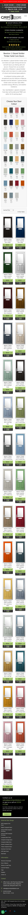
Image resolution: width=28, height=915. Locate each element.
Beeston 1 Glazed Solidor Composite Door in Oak (20, 312)
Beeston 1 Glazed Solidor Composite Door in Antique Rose (20, 710)
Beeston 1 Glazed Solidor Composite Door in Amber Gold (8, 710)
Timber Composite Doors (6, 846)
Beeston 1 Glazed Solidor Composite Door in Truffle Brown (7, 530)
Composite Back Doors (6, 837)
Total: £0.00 (14, 11)
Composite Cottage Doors (6, 839)
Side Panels (3, 853)
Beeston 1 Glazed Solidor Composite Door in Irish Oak (8, 675)
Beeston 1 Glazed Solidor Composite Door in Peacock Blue (20, 675)
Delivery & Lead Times (6, 865)
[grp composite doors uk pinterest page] (10, 911)
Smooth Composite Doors (6, 844)
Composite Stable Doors (6, 842)
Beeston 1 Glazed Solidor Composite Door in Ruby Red (20, 530)
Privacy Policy (13, 904)
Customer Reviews (5, 867)
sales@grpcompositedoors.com (14, 800)
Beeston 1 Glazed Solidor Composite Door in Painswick (8, 639)
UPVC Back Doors (5, 851)
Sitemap (24, 904)
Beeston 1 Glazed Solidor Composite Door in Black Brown (20, 384)
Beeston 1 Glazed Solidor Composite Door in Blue (20, 241)
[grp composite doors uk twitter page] (5, 911)
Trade (2, 870)
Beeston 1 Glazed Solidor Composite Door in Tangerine (8, 565)
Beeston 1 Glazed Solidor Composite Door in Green (8, 276)
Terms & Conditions (5, 904)
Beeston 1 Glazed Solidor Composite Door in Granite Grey (7, 458)
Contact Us (7, 814)
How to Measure (4, 863)
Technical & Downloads (6, 860)
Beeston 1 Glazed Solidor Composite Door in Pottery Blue (20, 458)
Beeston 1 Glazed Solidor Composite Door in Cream (20, 347)
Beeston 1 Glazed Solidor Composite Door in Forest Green (20, 421)
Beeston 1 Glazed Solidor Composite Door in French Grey (20, 602)
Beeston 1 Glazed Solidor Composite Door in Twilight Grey (20, 639)
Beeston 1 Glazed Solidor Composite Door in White (20, 276)
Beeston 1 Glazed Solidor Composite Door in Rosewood (8, 312)
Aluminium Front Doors (6, 849)
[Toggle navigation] (25, 16)
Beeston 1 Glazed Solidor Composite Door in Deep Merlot (7, 782)
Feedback (3, 872)
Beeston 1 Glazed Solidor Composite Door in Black (8, 241)
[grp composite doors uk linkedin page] (14, 911)
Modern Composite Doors (6, 827)
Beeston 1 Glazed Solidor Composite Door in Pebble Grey (7, 493)
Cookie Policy (19, 904)
